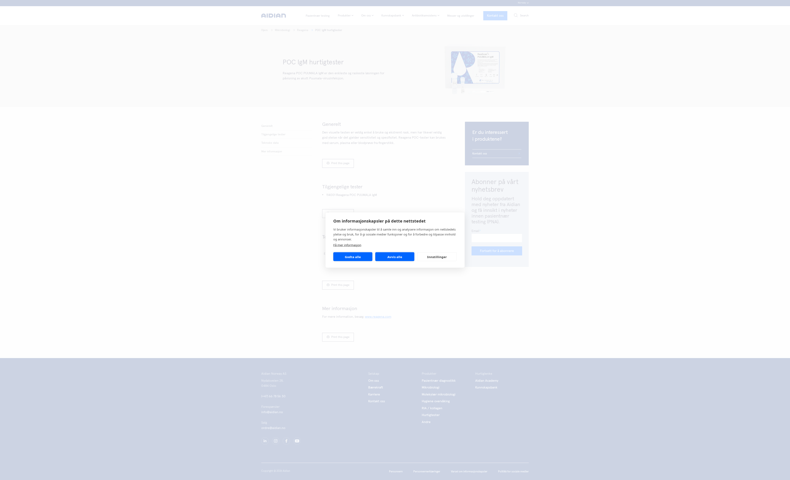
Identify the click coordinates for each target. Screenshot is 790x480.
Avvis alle (394, 257)
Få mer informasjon (347, 245)
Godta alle (353, 257)
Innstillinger (437, 257)
